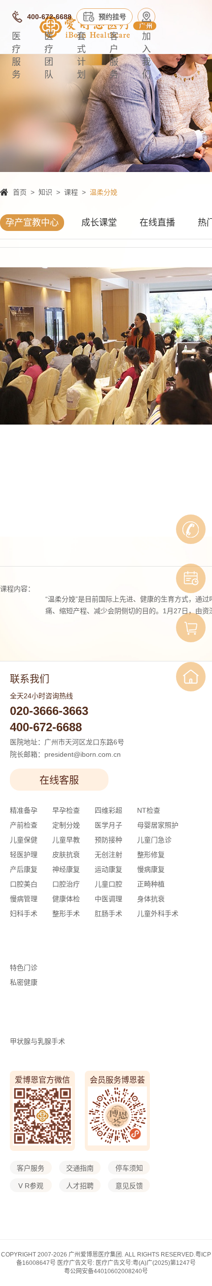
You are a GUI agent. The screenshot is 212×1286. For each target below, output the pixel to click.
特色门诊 (23, 968)
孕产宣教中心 (32, 223)
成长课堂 (99, 223)
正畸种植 (151, 884)
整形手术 (66, 913)
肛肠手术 (108, 913)
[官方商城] (191, 627)
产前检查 (23, 825)
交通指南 (80, 1168)
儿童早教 (66, 840)
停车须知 (129, 1168)
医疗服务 (16, 55)
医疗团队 (48, 55)
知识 (45, 192)
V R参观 (30, 1186)
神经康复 (66, 869)
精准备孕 (23, 810)
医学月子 (108, 825)
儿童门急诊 (154, 840)
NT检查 (148, 810)
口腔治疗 (66, 884)
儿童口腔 (108, 884)
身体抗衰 (151, 899)
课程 (71, 192)
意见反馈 (129, 1186)
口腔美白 (23, 884)
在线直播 (157, 223)
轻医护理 (23, 854)
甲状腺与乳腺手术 (37, 1041)
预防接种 (108, 840)
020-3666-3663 (49, 710)
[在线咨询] (191, 529)
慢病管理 (23, 899)
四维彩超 (108, 810)
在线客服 (59, 780)
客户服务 (113, 55)
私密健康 (23, 982)
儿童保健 (23, 840)
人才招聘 (80, 1186)
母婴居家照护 (157, 825)
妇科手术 (23, 913)
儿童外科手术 (157, 913)
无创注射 (108, 854)
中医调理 (108, 899)
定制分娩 (66, 825)
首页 (20, 192)
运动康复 (108, 869)
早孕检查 (66, 810)
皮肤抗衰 (66, 854)
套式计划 (81, 55)
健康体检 (66, 899)
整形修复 (151, 854)
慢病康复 (151, 869)
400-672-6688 (46, 727)
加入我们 (146, 55)
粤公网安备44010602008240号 (106, 1271)
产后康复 (23, 869)
